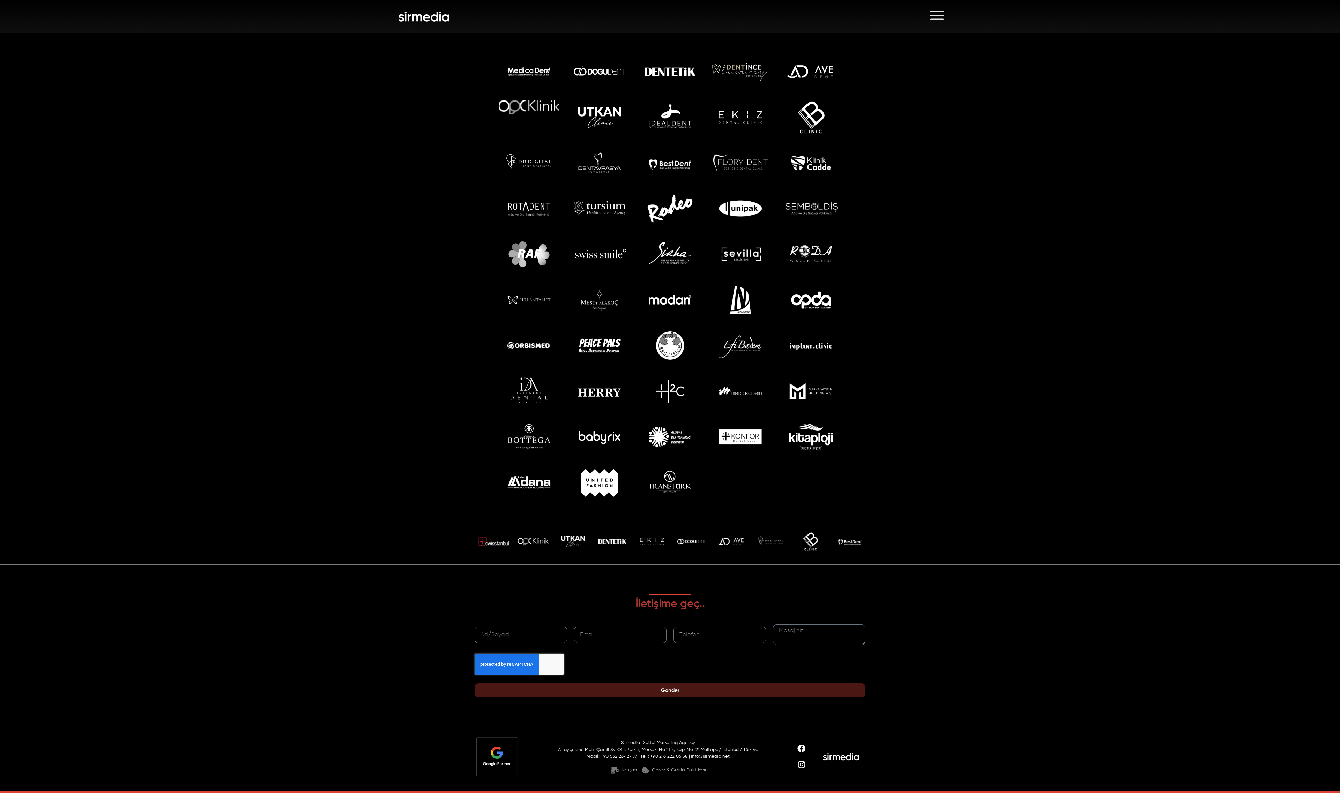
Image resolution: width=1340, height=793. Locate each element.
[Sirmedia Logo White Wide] (444, 16)
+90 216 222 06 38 (669, 756)
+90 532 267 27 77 (619, 756)
